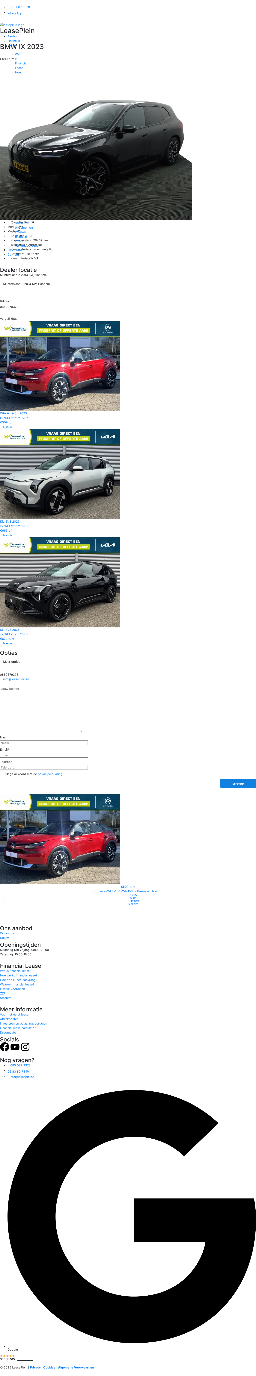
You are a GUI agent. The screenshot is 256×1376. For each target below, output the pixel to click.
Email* (4, 749)
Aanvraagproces (26, 245)
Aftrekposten (9, 1019)
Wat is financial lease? (15, 971)
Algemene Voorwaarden (76, 1367)
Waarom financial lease (21, 236)
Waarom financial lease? (17, 984)
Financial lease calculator (18, 1028)
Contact (13, 254)
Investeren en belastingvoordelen (23, 1023)
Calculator (14, 250)
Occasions (7, 933)
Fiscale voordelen (12, 989)
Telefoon (6, 762)
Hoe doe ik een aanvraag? (18, 980)
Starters (5, 998)
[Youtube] (15, 1047)
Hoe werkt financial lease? (18, 975)
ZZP (3, 993)
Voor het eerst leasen (15, 1014)
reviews (25, 1359)
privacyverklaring (50, 774)
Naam (4, 737)
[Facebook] (4, 1047)
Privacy (35, 1367)
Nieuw (4, 938)
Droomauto (8, 1032)
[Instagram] (25, 1047)
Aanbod (13, 36)
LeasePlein (17, 30)
